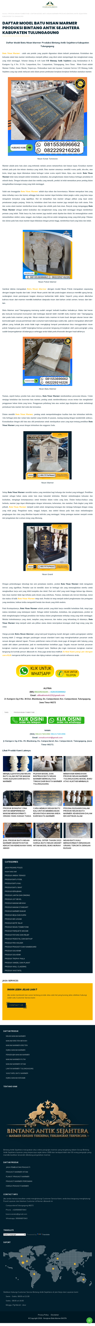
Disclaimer (55, 1315)
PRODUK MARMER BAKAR (15, 911)
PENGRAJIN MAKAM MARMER (18, 1055)
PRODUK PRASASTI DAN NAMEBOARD (20, 947)
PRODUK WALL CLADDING (15, 967)
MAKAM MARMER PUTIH (16, 1059)
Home (4, 14)
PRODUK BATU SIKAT (13, 887)
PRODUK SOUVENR (13, 955)
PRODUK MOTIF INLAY (14, 923)
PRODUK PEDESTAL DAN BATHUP (19, 939)
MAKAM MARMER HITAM (16, 1064)
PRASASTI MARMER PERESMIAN (19, 1181)
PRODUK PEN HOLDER (14, 943)
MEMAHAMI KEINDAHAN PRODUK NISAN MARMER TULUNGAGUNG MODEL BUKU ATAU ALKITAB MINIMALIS (77, 777)
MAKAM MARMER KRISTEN (17, 1045)
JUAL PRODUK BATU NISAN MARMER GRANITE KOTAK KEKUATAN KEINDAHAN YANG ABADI (17, 844)
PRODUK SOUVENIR (13, 951)
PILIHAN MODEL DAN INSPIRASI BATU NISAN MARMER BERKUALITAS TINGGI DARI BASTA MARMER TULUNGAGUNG (47, 778)
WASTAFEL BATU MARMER (17, 1073)
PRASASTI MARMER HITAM (17, 1172)
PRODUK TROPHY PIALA (15, 959)
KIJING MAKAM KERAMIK (15, 1078)
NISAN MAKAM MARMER (16, 1036)
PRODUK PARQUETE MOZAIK (16, 931)
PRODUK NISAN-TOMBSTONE (18, 14)
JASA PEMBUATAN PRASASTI (18, 1167)
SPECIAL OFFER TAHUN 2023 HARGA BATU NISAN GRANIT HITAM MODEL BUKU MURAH (47, 843)
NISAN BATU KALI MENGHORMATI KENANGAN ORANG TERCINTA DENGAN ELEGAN (76, 844)
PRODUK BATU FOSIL (13, 879)
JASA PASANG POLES (14, 867)
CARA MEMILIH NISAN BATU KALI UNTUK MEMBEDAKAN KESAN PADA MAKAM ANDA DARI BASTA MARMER (46, 812)
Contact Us (16, 1005)
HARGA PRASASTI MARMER (17, 1186)
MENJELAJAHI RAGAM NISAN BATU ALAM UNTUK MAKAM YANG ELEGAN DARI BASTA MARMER (17, 777)
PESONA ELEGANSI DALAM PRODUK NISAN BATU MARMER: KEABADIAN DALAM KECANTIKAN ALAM (77, 812)
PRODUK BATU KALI (13, 883)
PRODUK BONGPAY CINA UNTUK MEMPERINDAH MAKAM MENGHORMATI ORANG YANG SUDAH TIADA (17, 812)
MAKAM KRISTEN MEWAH (16, 1041)
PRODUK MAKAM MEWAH (15, 903)
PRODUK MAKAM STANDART (16, 907)
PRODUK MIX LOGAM (13, 919)
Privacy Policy (43, 1315)
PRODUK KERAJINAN (13, 891)
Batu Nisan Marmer (11, 53)
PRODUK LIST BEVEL (13, 899)
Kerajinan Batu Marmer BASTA (55, 1318)
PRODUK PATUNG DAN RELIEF (17, 935)
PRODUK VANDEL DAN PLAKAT (17, 963)
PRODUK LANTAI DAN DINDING (17, 895)
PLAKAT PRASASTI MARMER (17, 1176)
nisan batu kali (11, 871)
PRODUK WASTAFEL (13, 970)
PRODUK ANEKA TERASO (15, 875)
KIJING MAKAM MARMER (15, 1050)
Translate (46, 1234)
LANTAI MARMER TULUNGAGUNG (19, 1068)
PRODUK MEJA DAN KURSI (15, 915)
